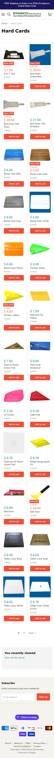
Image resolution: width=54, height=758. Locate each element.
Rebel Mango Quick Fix (40, 463)
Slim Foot (34, 511)
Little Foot (35, 414)
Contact (37, 746)
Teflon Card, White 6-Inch (39, 607)
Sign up (43, 697)
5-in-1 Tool (9, 73)
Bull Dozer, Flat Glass (11, 125)
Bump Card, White (39, 220)
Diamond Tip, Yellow (37, 316)
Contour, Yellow (12, 315)
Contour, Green (37, 267)
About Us (18, 743)
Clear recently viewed (14, 658)
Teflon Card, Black (13, 558)
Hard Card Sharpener (35, 366)
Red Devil (9, 511)
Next (31, 633)
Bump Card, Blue (12, 173)
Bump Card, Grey (12, 220)
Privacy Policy (40, 743)
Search (8, 743)
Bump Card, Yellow (13, 267)
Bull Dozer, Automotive (36, 75)
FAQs (28, 743)
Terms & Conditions (22, 746)
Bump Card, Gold (38, 174)
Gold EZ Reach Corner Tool (11, 366)
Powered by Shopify (27, 752)
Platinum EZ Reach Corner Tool (13, 463)
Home (5, 23)
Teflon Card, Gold (39, 558)
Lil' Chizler (9, 414)
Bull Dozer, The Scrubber (37, 125)
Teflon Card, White (13, 605)
